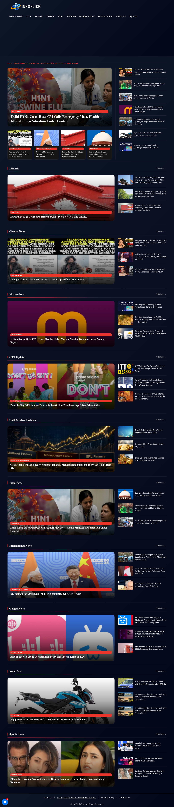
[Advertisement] (87, 38)
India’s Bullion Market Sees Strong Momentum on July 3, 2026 (149, 431)
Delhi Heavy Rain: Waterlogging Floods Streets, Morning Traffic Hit (148, 96)
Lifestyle (121, 16)
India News (16, 111)
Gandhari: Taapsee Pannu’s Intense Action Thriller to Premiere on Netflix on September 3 (150, 396)
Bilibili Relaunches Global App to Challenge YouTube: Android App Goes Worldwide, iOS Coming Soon (150, 620)
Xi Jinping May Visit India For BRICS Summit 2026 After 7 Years (45, 154)
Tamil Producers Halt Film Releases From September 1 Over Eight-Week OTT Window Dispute (150, 382)
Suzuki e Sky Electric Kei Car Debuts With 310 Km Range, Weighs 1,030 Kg (150, 682)
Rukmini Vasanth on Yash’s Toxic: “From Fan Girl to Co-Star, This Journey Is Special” (150, 256)
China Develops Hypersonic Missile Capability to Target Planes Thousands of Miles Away (148, 121)
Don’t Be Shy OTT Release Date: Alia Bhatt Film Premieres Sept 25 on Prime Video (55, 405)
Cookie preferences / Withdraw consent (76, 797)
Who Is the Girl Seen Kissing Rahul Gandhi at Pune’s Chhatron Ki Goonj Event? (149, 84)
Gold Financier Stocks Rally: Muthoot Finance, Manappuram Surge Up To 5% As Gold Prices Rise (60, 466)
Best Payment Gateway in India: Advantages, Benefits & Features (145, 146)
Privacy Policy (108, 797)
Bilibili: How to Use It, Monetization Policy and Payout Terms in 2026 (47, 656)
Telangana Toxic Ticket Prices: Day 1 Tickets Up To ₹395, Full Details (19, 154)
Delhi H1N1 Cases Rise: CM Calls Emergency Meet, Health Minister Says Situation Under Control (55, 119)
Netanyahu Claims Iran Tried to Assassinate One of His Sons (148, 584)
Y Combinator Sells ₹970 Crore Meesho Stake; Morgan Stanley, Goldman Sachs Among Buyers (148, 109)
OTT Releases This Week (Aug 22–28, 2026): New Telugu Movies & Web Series (150, 368)
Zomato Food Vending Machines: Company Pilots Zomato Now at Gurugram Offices (148, 207)
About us (47, 797)
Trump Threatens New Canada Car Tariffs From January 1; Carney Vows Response (150, 571)
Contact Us (125, 797)
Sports (133, 16)
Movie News (16, 16)
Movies (39, 16)
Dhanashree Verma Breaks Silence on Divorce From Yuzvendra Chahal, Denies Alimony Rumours (57, 780)
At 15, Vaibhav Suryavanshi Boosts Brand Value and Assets (149, 759)
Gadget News (87, 16)
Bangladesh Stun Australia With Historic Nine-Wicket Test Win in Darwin (147, 745)
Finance (71, 16)
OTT (28, 16)
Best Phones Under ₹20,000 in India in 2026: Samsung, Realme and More (150, 647)
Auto (60, 16)
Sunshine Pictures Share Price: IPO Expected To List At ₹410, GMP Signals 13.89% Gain (150, 333)
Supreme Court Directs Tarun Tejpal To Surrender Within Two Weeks (98, 154)
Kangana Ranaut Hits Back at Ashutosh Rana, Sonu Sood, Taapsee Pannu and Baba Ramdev (149, 72)
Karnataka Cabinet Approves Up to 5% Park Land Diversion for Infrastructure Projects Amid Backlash (150, 194)
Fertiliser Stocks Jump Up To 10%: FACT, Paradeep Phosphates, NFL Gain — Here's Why (150, 319)
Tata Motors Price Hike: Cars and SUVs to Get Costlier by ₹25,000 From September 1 (150, 696)
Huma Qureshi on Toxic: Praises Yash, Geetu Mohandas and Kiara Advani (150, 270)
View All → (161, 168)
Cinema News (14, 148)
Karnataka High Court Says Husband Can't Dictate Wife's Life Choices (72, 154)
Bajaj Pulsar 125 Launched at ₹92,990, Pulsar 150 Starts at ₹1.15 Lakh (147, 134)
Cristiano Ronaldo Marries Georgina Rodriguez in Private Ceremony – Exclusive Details (149, 773)
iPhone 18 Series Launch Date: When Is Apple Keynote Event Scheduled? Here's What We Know (150, 634)
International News (44, 148)
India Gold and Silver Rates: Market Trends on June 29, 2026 (149, 459)
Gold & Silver (105, 16)
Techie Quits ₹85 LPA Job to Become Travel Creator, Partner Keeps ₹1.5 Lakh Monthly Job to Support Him (149, 180)
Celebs (50, 16)
